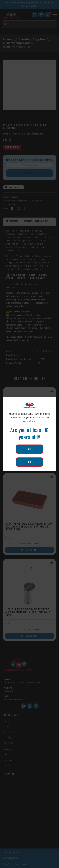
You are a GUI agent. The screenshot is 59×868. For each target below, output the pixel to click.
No (29, 462)
